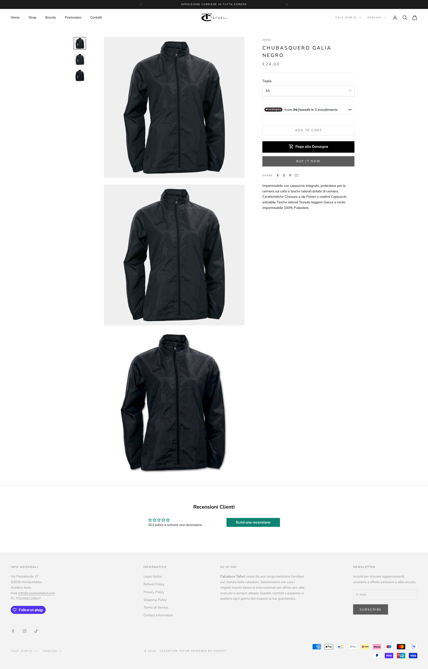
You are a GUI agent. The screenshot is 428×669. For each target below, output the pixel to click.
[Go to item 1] (80, 43)
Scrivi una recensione (253, 522)
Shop (32, 17)
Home (15, 17)
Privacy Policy (154, 592)
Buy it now (308, 161)
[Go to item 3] (80, 75)
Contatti (96, 17)
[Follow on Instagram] (24, 631)
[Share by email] (296, 175)
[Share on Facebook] (278, 175)
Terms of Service (156, 607)
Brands (50, 17)
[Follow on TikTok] (36, 631)
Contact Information (158, 615)
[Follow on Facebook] (13, 631)
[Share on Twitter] (284, 175)
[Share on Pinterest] (290, 175)
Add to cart (308, 130)
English (374, 17)
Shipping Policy (155, 600)
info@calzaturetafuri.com (37, 593)
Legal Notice (153, 576)
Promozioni (73, 17)
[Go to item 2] (80, 59)
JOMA (267, 40)
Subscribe (371, 609)
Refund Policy (154, 584)
